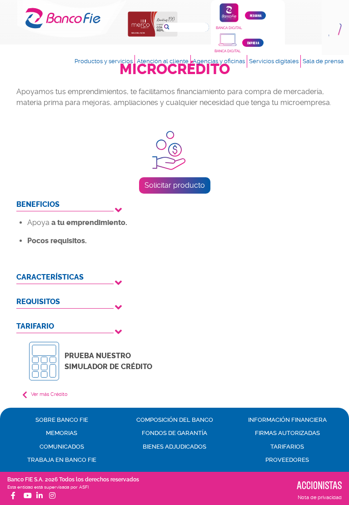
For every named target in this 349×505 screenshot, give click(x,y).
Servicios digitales (274, 61)
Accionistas (319, 485)
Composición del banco (174, 419)
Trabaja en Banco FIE (61, 459)
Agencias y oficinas (219, 61)
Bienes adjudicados (174, 446)
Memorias (61, 433)
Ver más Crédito (49, 394)
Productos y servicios (104, 61)
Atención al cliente (163, 61)
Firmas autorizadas (287, 433)
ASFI (84, 487)
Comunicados (62, 446)
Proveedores (287, 459)
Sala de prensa (323, 61)
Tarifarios (287, 446)
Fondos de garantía (174, 433)
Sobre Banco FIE (61, 419)
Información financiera (287, 419)
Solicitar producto (175, 185)
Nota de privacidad (320, 497)
